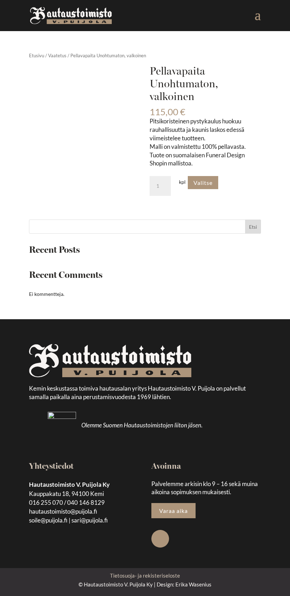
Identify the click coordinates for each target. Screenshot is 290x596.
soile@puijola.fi (48, 520)
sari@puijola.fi (89, 520)
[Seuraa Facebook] (160, 539)
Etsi (253, 227)
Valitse (203, 182)
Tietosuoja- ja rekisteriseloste (145, 575)
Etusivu (36, 55)
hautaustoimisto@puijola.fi (63, 511)
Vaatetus (57, 55)
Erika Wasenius (193, 584)
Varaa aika (173, 510)
